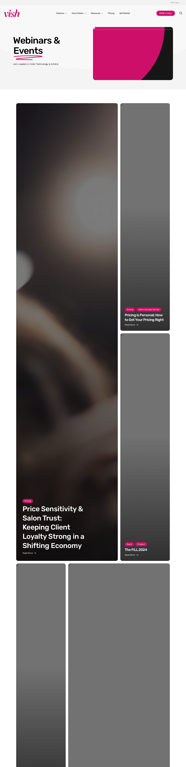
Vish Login (175, 3)
